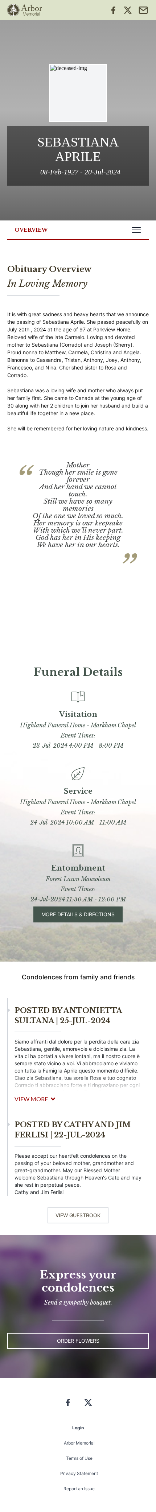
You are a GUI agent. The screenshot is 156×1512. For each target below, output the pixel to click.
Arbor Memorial (79, 1443)
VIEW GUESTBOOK (78, 1215)
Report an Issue (79, 1488)
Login (78, 1427)
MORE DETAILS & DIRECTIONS (78, 914)
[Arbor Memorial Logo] (24, 10)
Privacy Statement (79, 1473)
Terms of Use (79, 1458)
